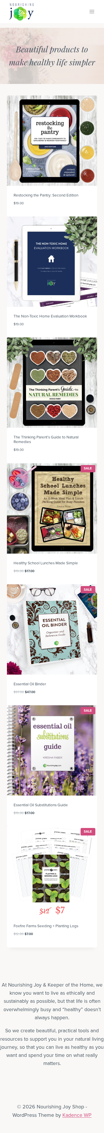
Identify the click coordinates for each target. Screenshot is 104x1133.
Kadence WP (77, 1115)
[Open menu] (91, 11)
